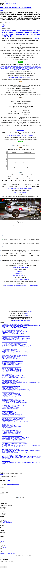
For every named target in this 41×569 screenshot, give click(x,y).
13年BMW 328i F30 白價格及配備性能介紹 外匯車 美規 (12, 330)
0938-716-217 (6, 520)
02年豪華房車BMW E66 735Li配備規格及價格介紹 (11, 358)
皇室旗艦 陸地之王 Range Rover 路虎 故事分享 (10, 337)
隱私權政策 (26, 555)
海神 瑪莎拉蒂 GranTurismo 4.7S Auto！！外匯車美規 (11, 395)
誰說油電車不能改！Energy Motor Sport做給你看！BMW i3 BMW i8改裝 (14, 351)
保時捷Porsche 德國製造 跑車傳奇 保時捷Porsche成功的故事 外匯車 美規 (15, 421)
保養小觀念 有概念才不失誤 (7, 427)
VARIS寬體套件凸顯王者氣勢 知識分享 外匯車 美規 (11, 343)
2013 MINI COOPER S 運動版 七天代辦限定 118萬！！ (12, 394)
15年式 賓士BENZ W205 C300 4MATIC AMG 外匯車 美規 (12, 436)
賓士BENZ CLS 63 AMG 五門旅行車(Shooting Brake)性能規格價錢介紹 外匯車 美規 (16, 346)
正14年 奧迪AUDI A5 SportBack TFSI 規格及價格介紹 (11, 432)
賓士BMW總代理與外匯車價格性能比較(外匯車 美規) (11, 370)
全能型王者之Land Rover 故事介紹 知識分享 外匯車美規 (12, 369)
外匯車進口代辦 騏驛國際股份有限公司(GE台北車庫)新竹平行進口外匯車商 (15, 389)
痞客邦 (7, 480)
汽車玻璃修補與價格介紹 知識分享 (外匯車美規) (10, 399)
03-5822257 (24, 271)
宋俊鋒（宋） (18, 275)
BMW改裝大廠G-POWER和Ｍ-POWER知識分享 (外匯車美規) (13, 400)
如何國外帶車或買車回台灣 (7, 374)
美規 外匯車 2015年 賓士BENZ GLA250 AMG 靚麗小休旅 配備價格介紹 (15, 443)
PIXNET (13, 555)
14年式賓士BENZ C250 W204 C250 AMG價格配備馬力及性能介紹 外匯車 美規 (16, 336)
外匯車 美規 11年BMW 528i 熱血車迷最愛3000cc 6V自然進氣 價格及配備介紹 (16, 437)
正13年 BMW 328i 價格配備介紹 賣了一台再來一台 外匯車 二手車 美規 (14, 377)
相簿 (3, 24)
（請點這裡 (27, 313)
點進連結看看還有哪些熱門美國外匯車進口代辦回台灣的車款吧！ (20, 77)
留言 (9, 480)
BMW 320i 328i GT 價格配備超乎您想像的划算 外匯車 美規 (12, 375)
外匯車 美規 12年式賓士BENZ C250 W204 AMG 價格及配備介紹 (13, 438)
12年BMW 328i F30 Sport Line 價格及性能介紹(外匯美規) (12, 439)
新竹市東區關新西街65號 (7, 522)
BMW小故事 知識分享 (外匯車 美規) (8, 425)
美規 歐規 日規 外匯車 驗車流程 (8, 392)
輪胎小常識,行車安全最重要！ (7, 411)
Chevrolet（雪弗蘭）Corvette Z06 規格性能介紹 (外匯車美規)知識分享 (14, 402)
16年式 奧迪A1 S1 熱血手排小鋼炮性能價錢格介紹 (11, 433)
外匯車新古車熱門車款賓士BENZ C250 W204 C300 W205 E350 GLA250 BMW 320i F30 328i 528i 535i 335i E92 (21, 382)
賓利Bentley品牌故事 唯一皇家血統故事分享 (10, 430)
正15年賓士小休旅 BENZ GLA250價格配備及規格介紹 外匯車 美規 (14, 344)
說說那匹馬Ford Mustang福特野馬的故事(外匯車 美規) (11, 426)
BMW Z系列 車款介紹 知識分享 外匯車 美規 (10, 368)
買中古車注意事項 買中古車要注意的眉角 (9, 376)
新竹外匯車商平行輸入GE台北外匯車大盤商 (16, 8)
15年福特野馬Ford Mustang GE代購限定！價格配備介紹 (12, 393)
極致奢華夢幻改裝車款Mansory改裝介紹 (9, 362)
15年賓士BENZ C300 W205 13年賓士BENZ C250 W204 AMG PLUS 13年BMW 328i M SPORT (18, 352)
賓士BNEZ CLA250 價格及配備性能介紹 (9, 349)
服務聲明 (30, 555)
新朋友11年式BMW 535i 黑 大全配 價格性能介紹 (10, 388)
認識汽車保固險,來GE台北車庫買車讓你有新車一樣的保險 (12, 419)
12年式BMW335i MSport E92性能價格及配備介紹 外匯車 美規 (13, 333)
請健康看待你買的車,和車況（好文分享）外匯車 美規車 (12, 332)
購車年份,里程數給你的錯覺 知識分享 (9, 383)
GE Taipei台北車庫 (6, 521)
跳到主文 (2, 10)
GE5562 (20, 279)
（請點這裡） (29, 311)
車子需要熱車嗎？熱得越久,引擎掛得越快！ (10, 412)
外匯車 (1, 474)
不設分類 (8, 22)
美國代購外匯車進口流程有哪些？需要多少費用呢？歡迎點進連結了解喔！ (20, 135)
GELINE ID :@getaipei (20, 273)
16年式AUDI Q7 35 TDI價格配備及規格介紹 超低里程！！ (12, 364)
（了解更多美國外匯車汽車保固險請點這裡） (20, 267)
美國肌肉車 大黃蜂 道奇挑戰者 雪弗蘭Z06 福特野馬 (11, 356)
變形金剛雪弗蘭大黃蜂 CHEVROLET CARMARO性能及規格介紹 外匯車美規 (16, 338)
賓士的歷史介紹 (36, 38)
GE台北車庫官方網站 (6, 444)
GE (18, 271)
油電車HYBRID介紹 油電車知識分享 (8, 357)
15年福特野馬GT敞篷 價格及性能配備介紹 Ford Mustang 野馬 (13, 339)
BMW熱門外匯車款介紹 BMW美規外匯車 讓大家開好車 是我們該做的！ (15, 355)
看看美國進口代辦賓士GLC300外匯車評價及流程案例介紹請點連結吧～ (20, 188)
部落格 (3, 25)
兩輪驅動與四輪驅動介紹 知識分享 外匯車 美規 (10, 420)
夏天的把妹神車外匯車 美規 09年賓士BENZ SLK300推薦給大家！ (14, 442)
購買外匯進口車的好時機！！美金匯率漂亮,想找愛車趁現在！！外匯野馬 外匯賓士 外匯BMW (18, 348)
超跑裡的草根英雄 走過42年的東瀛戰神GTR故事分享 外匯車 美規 (13, 417)
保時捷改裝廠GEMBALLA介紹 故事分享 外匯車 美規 (11, 367)
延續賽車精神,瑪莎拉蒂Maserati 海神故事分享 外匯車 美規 (12, 418)
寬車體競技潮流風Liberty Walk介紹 (8, 350)
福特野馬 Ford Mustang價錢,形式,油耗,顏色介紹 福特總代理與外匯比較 (14, 331)
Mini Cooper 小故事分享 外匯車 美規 (8, 424)
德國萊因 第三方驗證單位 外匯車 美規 (9, 413)
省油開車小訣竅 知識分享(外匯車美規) (9, 396)
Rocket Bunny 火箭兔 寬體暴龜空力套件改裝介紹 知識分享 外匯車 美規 (14, 342)
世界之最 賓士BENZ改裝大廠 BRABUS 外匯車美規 (11, 407)
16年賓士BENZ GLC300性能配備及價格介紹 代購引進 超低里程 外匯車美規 (15, 327)
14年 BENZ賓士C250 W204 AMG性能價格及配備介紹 (11, 371)
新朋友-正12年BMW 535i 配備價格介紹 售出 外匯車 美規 (12, 414)
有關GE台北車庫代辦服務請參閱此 (20, 192)
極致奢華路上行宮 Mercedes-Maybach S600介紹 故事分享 (12, 363)
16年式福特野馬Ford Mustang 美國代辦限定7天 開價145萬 (12, 381)
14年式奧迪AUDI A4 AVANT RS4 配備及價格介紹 (11, 386)
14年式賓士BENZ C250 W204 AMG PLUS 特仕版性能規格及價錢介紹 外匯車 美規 (16, 345)
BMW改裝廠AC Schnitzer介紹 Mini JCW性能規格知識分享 (12, 361)
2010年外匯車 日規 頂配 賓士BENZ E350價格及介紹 (11, 431)
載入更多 (2, 487)
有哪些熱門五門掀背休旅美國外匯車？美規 (20, 454)
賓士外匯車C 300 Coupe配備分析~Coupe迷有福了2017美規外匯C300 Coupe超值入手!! (17, 324)
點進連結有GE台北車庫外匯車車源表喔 (31, 285)
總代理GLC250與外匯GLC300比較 (13, 484)
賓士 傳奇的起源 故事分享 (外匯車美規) (9, 406)
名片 (3, 26)
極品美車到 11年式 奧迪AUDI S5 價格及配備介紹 (11, 387)
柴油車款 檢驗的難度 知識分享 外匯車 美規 (10, 380)
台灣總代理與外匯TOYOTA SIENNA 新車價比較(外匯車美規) (13, 405)
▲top (1, 485)
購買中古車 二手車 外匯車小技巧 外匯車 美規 (10, 408)
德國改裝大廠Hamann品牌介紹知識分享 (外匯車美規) (11, 401)
